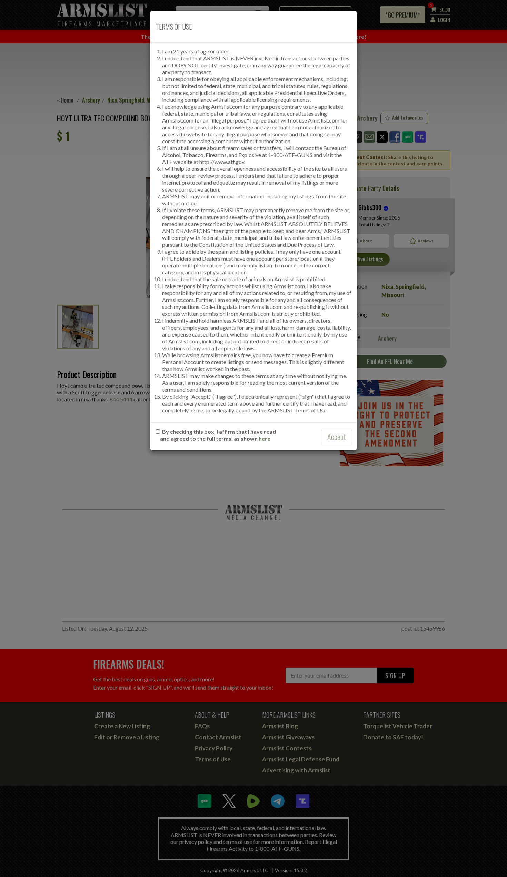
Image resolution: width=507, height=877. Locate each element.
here (264, 438)
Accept (336, 436)
